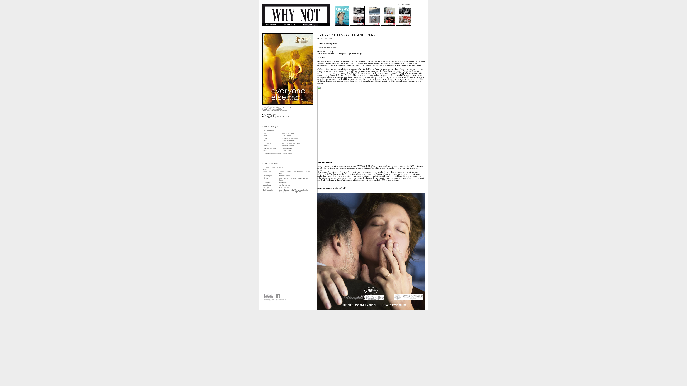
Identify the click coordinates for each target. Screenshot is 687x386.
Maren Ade (327, 38)
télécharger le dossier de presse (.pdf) (276, 116)
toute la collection (404, 4)
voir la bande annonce (270, 114)
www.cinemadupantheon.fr (354, 299)
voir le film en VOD (270, 118)
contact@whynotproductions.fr (275, 300)
